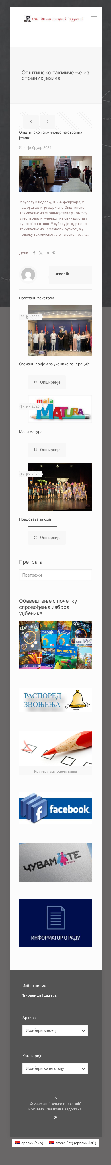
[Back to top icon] (55, 1098)
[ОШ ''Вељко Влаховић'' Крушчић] (55, 18)
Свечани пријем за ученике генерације (54, 364)
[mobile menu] (94, 18)
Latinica (50, 995)
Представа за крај (35, 519)
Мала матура (30, 431)
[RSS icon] (56, 1117)
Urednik (62, 274)
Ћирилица (31, 995)
